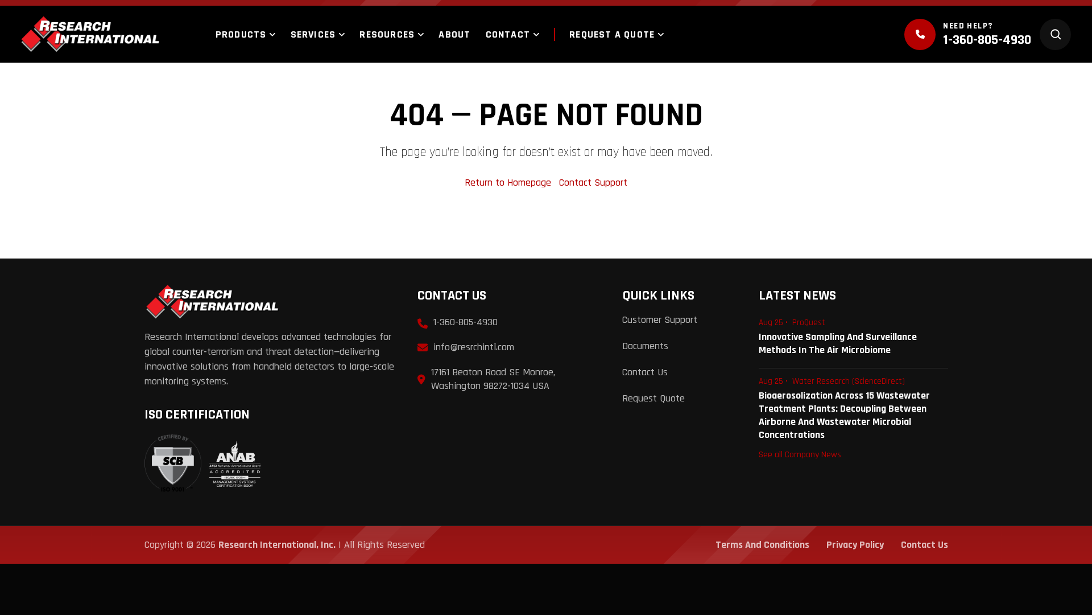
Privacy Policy (855, 544)
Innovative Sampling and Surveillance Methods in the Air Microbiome (838, 343)
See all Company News (800, 454)
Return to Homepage (509, 182)
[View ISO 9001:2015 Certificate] (202, 463)
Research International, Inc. (277, 544)
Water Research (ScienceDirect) (848, 381)
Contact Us (645, 372)
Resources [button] (387, 34)
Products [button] (241, 34)
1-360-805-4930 (987, 39)
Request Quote (653, 398)
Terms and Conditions (762, 544)
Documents (645, 345)
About (454, 34)
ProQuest (808, 322)
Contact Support (593, 182)
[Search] (1055, 34)
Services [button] (313, 34)
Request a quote (612, 34)
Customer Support (659, 319)
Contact (508, 34)
